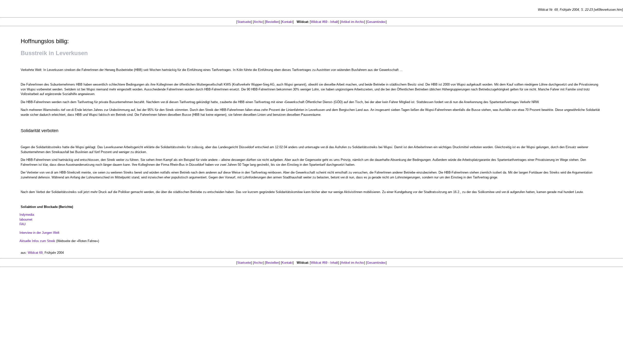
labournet (25, 219)
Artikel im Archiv (352, 22)
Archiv (258, 22)
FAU (22, 224)
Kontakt (287, 22)
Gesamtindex (376, 22)
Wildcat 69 (35, 252)
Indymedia (26, 214)
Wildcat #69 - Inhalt (324, 22)
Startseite (244, 22)
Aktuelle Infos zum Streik (37, 241)
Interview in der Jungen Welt (39, 232)
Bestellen (272, 22)
